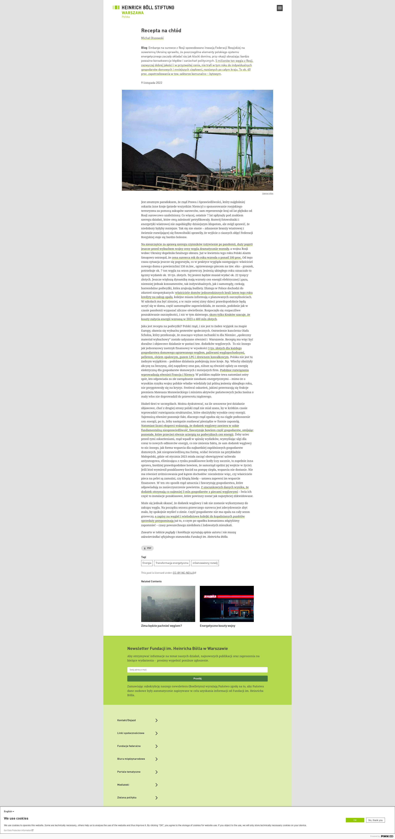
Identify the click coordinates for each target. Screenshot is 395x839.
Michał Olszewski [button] (152, 38)
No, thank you (375, 820)
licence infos (267, 194)
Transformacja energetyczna (172, 563)
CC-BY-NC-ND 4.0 (183, 573)
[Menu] (280, 8)
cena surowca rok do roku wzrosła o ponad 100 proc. (207, 257)
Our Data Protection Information (17, 830)
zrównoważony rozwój (205, 563)
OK (355, 820)
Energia (147, 563)
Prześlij (197, 678)
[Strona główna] (143, 9)
